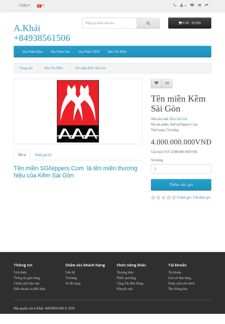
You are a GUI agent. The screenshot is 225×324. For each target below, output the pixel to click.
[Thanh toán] (207, 5)
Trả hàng (71, 278)
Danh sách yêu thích (181, 283)
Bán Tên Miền (117, 52)
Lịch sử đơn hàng (179, 278)
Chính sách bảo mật (26, 283)
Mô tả (22, 155)
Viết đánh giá (201, 197)
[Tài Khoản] (183, 5)
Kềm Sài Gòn (178, 119)
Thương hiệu (125, 272)
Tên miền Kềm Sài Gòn (90, 68)
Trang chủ (26, 68)
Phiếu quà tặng (126, 278)
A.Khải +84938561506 (42, 33)
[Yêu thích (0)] (192, 5)
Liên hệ (70, 272)
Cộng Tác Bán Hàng (130, 283)
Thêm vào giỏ (181, 184)
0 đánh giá (183, 197)
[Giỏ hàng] (199, 5)
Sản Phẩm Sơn (60, 52)
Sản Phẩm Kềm (32, 52)
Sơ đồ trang (72, 283)
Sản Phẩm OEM (89, 52)
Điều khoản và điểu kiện (29, 289)
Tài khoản (174, 272)
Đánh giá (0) (43, 155)
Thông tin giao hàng (27, 278)
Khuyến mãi (125, 289)
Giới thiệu (20, 272)
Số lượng (157, 160)
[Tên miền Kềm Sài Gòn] (78, 111)
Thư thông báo (177, 289)
